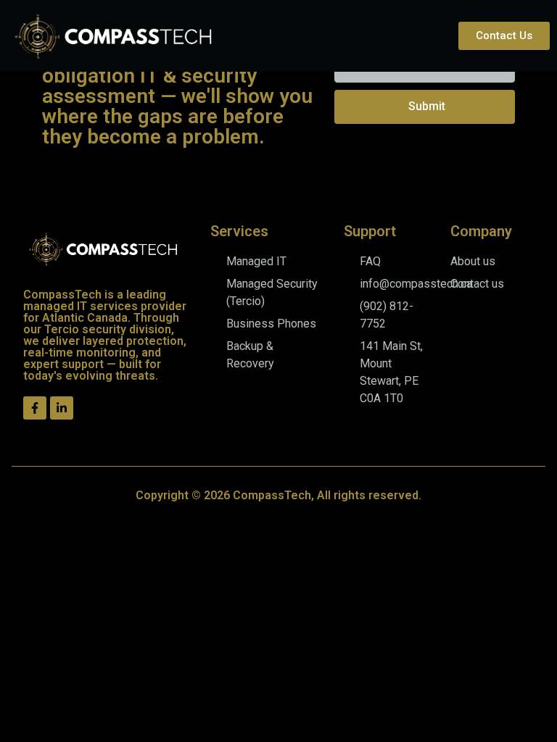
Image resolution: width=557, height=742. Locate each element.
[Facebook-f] (34, 408)
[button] (439, 35)
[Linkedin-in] (61, 408)
